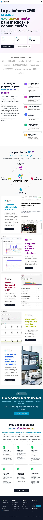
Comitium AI (14, 504)
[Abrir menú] (41, 1)
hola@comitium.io (6, 510)
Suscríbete (38, 506)
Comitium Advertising (16, 508)
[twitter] (2, 508)
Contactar (24, 506)
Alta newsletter (25, 508)
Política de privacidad (28, 516)
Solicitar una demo (7, 46)
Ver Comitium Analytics (9, 304)
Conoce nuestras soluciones (22, 46)
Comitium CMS (15, 502)
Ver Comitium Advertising (30, 339)
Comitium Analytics (15, 506)
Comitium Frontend (16, 510)
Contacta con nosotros (21, 413)
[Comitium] (5, 2)
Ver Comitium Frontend (9, 380)
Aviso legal (35, 516)
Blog (23, 504)
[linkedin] (4, 508)
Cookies (39, 516)
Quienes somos (25, 502)
